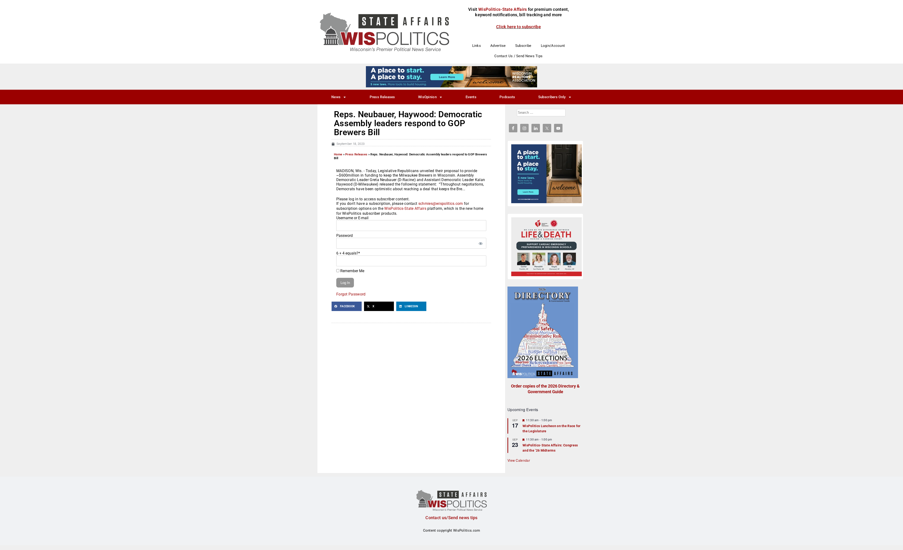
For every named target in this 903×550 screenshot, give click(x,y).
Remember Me (351, 271)
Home (338, 154)
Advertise (498, 46)
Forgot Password (351, 294)
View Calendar (518, 460)
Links (476, 46)
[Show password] (480, 243)
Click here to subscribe (518, 26)
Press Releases (382, 97)
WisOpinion (427, 97)
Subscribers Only (552, 97)
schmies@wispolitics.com (440, 203)
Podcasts (507, 97)
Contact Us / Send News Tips (518, 56)
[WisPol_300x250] (546, 173)
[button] (347, 306)
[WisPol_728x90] (451, 76)
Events (471, 97)
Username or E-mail (352, 218)
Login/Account (553, 46)
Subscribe (523, 46)
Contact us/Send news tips (451, 517)
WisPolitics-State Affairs (405, 208)
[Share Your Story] (546, 246)
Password (344, 235)
